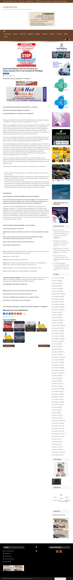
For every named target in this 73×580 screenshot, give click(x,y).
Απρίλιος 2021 (57, 446)
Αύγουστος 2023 (57, 373)
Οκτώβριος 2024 (57, 336)
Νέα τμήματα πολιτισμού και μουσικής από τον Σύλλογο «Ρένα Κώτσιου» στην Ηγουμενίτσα (61, 242)
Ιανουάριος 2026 (57, 296)
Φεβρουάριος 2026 (58, 293)
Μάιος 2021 (56, 444)
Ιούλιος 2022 (56, 407)
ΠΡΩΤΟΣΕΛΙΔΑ (39, 1)
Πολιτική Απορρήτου (47, 1)
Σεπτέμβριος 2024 (58, 338)
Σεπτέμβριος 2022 (58, 402)
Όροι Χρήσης (64, 1)
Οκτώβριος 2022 (57, 399)
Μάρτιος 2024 (57, 354)
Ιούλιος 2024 (56, 344)
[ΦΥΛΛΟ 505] (58, 475)
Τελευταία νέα (21, 1)
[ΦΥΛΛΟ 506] (63, 475)
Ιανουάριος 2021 (57, 454)
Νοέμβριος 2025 (57, 301)
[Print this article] (15, 314)
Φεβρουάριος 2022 (58, 420)
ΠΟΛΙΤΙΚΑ (15, 34)
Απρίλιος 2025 (57, 320)
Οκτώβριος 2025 (57, 304)
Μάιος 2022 (56, 412)
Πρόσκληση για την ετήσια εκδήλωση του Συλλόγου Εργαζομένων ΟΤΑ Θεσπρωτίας (10, 346)
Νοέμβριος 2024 (57, 333)
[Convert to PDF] (18, 314)
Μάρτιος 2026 (57, 291)
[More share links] (21, 314)
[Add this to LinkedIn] (9, 314)
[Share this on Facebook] (4, 314)
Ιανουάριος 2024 (57, 359)
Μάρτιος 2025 (57, 322)
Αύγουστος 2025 (57, 309)
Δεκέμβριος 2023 (57, 362)
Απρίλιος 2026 (57, 288)
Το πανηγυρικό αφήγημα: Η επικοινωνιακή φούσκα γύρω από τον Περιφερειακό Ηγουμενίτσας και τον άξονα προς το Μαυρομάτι (61, 266)
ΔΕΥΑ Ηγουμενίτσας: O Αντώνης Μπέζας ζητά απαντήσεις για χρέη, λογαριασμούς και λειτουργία (62, 250)
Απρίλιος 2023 (57, 383)
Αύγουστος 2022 (57, 404)
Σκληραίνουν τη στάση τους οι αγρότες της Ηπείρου (44, 346)
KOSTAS (13, 75)
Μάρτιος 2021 (57, 449)
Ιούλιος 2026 (56, 280)
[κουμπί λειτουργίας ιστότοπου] (66, 39)
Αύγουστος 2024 (57, 341)
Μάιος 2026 (56, 285)
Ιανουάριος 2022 (57, 423)
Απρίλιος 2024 (57, 351)
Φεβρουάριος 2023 (58, 388)
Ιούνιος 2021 (56, 441)
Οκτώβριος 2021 (57, 431)
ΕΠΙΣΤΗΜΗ (52, 34)
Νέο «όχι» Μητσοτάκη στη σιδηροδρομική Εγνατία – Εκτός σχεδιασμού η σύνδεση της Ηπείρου (62, 257)
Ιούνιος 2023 (56, 378)
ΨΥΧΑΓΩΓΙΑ (59, 34)
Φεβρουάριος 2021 (58, 452)
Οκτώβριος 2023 (57, 367)
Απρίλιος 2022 (57, 415)
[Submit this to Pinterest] (12, 314)
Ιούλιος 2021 (56, 439)
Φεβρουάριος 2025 (58, 325)
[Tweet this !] (7, 314)
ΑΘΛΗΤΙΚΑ (44, 34)
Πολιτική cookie (56, 1)
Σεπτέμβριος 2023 (58, 370)
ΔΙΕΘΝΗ (66, 34)
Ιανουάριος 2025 (57, 328)
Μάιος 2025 (56, 317)
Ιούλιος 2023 (56, 375)
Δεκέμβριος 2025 (57, 299)
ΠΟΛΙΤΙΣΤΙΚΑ (22, 34)
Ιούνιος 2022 (56, 410)
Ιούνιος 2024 (56, 346)
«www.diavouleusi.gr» (30, 1)
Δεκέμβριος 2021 (57, 425)
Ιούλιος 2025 (56, 312)
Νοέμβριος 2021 (57, 428)
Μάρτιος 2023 (57, 386)
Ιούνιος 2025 (56, 314)
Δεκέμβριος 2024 (57, 330)
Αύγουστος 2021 (57, 436)
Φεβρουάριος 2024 (58, 357)
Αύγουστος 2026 (57, 277)
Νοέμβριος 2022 (57, 396)
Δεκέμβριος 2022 (57, 394)
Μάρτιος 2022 (57, 417)
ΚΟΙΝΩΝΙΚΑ (37, 34)
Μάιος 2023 (56, 381)
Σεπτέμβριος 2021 (58, 433)
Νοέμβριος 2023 (57, 365)
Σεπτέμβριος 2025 (58, 307)
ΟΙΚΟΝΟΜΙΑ (30, 34)
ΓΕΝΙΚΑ (5, 36)
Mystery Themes (35, 578)
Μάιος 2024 (56, 349)
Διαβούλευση (10, 7)
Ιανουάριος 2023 (57, 391)
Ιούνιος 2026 (56, 283)
